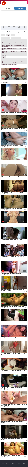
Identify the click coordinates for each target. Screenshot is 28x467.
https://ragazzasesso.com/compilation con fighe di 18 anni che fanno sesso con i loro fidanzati (13, 62)
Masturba (13, 38)
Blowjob (8, 35)
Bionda (8, 38)
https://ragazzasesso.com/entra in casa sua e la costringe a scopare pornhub (14, 55)
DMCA (6, 463)
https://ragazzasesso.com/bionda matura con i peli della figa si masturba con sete (14, 52)
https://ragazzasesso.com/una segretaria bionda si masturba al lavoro (14, 49)
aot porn (3, 57)
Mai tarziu (8, 8)
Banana (18, 38)
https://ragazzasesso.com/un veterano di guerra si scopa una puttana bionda (14, 46)
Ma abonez (20, 8)
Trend (12, 35)
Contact (18, 463)
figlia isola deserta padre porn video (9, 64)
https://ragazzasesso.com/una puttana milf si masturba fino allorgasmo (13, 40)
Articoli (3, 463)
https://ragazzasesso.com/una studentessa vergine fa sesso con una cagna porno (14, 59)
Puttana (3, 38)
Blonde (3, 35)
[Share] (24, 27)
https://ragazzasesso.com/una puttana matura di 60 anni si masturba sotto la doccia (13, 43)
